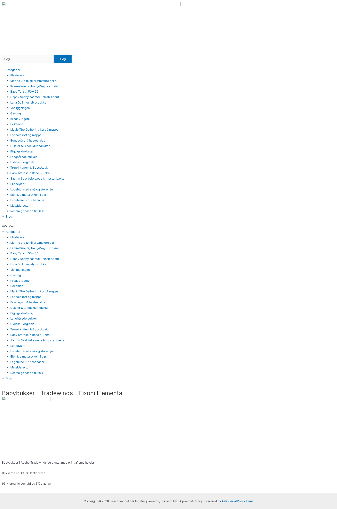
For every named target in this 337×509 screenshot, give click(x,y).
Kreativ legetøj (20, 119)
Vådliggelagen (20, 108)
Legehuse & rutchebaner (27, 200)
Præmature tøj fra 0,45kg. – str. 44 (34, 86)
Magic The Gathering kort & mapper (35, 129)
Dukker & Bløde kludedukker (30, 146)
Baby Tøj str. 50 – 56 (24, 91)
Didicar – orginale (22, 162)
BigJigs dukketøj (21, 151)
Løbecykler (18, 184)
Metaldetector (20, 205)
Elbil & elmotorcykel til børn (29, 195)
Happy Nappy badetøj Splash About (34, 97)
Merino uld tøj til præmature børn (33, 81)
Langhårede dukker (23, 157)
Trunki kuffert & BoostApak (29, 167)
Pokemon (16, 124)
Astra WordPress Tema (237, 501)
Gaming (15, 113)
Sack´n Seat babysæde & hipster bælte (37, 178)
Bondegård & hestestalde (27, 140)
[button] (168, 226)
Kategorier (13, 70)
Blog (9, 216)
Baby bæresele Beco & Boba (30, 173)
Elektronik (17, 75)
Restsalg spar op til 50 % (27, 211)
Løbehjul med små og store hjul (32, 189)
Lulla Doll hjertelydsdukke (28, 102)
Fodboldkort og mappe (26, 135)
